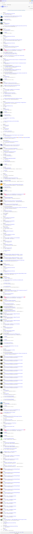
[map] (7, 6)
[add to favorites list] (3, 13)
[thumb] (2, 6)
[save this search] (32, 3)
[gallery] (5, 6)
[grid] (4, 6)
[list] (1, 6)
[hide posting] (12, 14)
